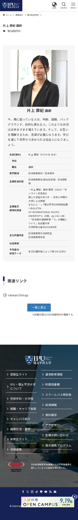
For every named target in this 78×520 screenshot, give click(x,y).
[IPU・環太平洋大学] (11, 5)
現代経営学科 (14, 30)
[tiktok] (36, 491)
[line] (41, 491)
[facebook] (23, 491)
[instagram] (32, 491)
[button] (54, 5)
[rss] (50, 491)
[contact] (55, 491)
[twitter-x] (27, 491)
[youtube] (46, 491)
